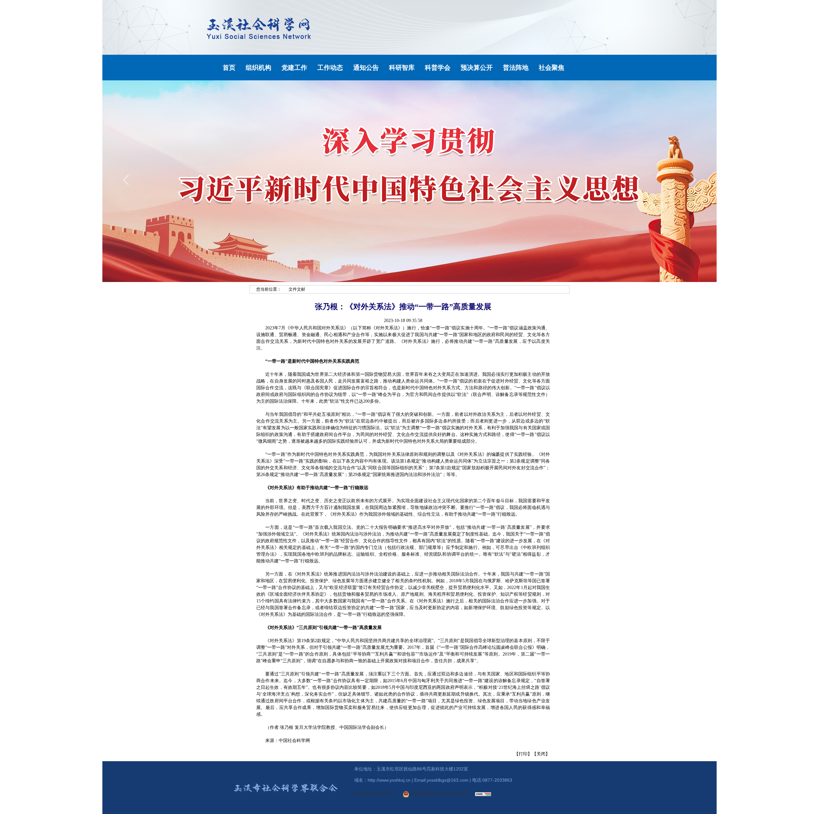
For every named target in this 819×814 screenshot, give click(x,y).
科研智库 (402, 67)
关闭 (541, 754)
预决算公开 (477, 67)
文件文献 (297, 289)
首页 (229, 67)
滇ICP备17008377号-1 (375, 793)
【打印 (521, 754)
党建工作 (294, 67)
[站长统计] (483, 793)
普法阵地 (516, 67)
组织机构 (258, 67)
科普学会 (437, 67)
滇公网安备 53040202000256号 (439, 793)
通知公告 (366, 67)
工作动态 (330, 67)
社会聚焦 (551, 67)
